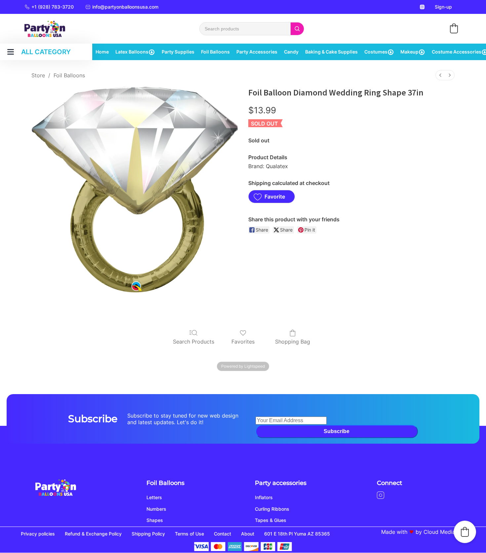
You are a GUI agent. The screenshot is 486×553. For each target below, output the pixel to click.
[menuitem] (440, 75)
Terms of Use (189, 533)
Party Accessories (256, 52)
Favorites (243, 341)
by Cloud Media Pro (441, 532)
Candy (291, 52)
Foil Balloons (215, 52)
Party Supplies (178, 52)
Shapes (154, 520)
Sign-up (443, 7)
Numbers (156, 509)
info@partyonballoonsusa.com (125, 7)
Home (102, 52)
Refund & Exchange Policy (93, 533)
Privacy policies (38, 533)
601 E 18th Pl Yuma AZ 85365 (297, 533)
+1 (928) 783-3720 (52, 7)
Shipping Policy (148, 533)
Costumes (375, 52)
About (247, 533)
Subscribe (336, 431)
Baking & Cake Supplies (331, 52)
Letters (154, 497)
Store (38, 75)
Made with (394, 532)
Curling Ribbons (272, 509)
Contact (222, 533)
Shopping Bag (292, 341)
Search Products (193, 341)
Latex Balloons (131, 52)
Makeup (409, 52)
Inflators (264, 497)
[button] (454, 28)
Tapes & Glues (270, 520)
